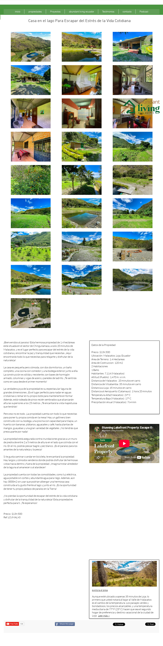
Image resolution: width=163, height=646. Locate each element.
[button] (35, 11)
